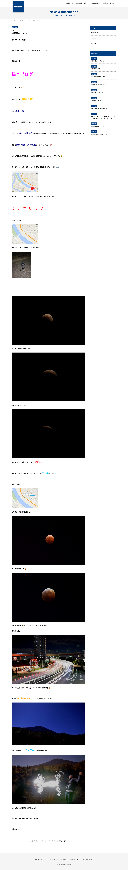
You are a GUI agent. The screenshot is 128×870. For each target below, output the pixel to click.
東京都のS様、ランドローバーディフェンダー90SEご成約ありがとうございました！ (103, 116)
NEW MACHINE (39, 841)
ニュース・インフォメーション (23, 20)
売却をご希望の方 (81, 3)
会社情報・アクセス (108, 3)
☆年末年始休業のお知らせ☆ (99, 107)
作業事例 (93, 38)
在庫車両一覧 (69, 3)
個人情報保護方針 (88, 860)
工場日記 (93, 43)
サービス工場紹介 (94, 3)
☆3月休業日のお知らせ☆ (98, 76)
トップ (13, 20)
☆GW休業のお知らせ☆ (97, 68)
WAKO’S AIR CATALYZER (53, 841)
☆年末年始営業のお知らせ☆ (99, 84)
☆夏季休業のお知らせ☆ (97, 60)
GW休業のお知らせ (96, 99)
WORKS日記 (94, 33)
